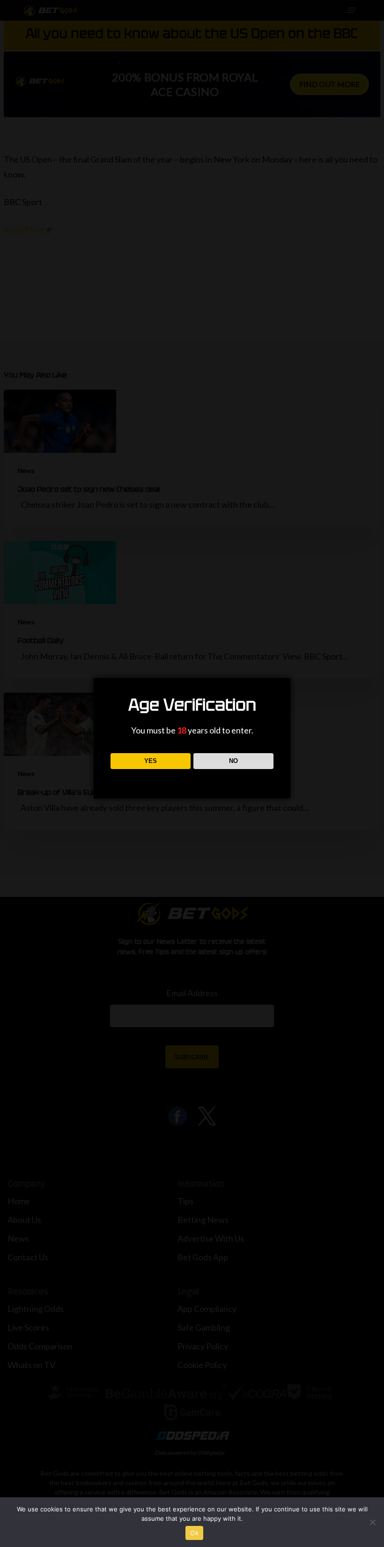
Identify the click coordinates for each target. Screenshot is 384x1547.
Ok (194, 1533)
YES (150, 760)
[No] (372, 1522)
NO (233, 760)
